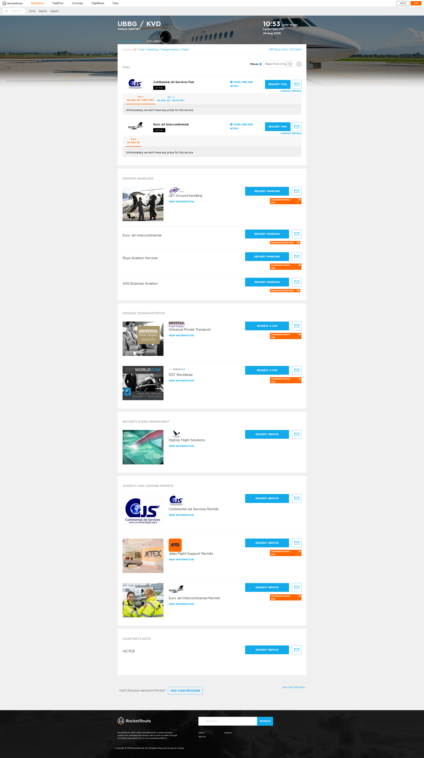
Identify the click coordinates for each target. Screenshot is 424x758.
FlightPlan (58, 3)
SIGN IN (403, 3)
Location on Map (129, 41)
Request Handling (267, 191)
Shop (115, 3)
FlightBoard (98, 3)
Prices (254, 64)
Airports (43, 11)
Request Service (267, 434)
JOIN (416, 3)
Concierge (77, 3)
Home (32, 11)
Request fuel (277, 84)
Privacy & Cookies (175, 748)
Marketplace (37, 3)
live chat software (293, 687)
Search (265, 721)
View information (182, 201)
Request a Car (267, 325)
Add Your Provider (185, 690)
